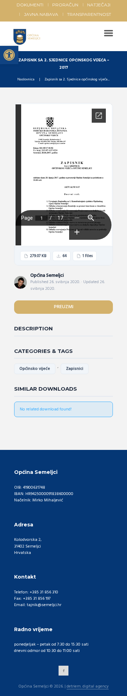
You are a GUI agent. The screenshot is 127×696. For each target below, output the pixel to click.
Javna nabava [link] (41, 14)
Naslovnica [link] (26, 79)
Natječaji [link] (98, 4)
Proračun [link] (65, 4)
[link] (9, 55)
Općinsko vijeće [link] (34, 368)
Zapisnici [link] (74, 368)
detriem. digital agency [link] (88, 686)
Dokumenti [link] (30, 4)
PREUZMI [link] (63, 307)
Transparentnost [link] (89, 14)
